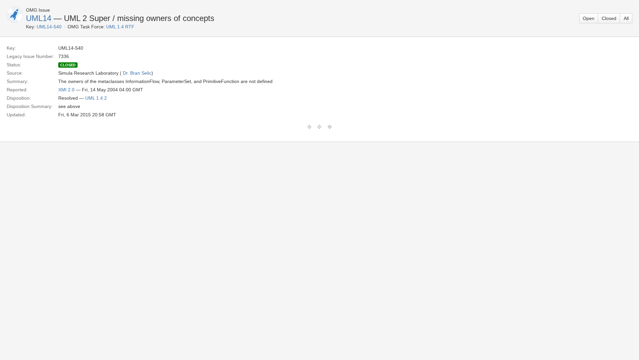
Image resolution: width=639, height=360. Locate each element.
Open (588, 18)
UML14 (38, 18)
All (626, 18)
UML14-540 (49, 26)
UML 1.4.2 (96, 98)
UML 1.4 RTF (120, 26)
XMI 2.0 (66, 89)
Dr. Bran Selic (137, 73)
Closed (609, 18)
